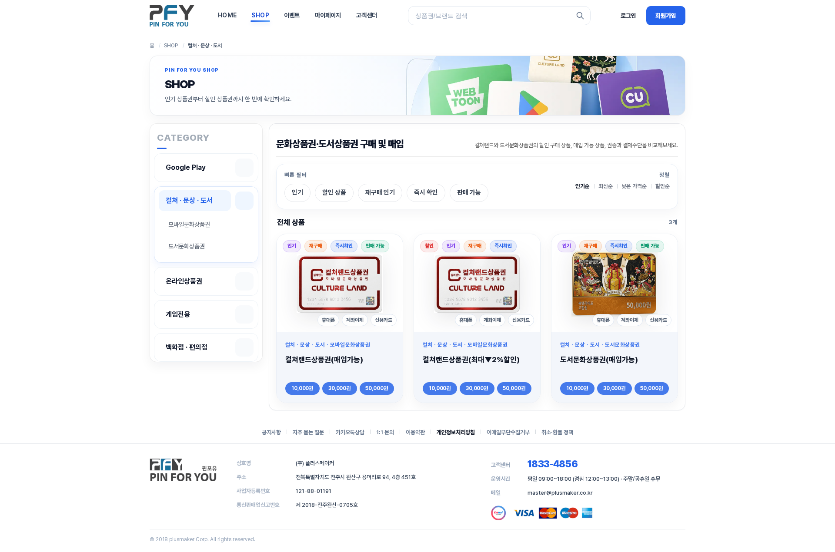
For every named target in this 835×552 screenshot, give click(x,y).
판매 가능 (469, 192)
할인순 (662, 186)
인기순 (582, 186)
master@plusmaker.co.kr (560, 492)
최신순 (605, 186)
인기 (297, 192)
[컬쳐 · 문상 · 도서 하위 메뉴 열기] (244, 201)
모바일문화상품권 (189, 224)
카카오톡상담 (350, 432)
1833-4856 (553, 464)
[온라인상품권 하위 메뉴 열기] (244, 281)
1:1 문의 (385, 432)
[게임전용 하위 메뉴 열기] (244, 314)
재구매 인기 (380, 192)
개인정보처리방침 (456, 432)
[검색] (580, 16)
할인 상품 (334, 192)
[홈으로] (172, 15)
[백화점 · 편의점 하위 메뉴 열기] (244, 347)
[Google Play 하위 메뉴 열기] (244, 168)
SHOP (260, 15)
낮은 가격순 (634, 186)
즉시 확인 (426, 192)
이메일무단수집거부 (508, 432)
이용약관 (415, 432)
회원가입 (665, 15)
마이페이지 (328, 15)
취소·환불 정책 (557, 432)
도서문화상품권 (186, 246)
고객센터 (366, 15)
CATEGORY (183, 137)
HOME (227, 15)
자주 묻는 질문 (308, 432)
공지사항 (271, 432)
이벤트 (292, 15)
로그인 (628, 15)
